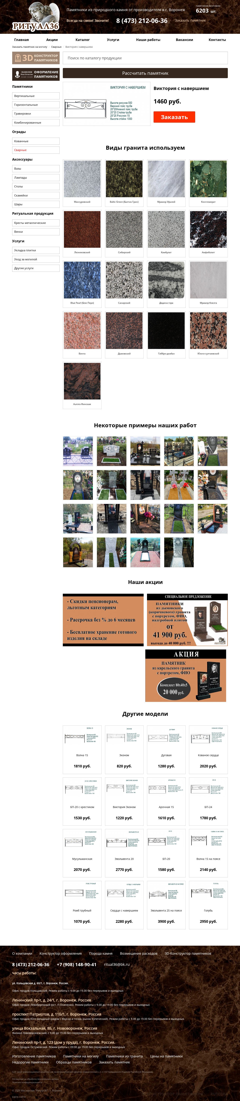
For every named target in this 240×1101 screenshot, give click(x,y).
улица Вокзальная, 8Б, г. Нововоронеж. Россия (54, 1028)
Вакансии (184, 39)
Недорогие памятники (30, 1062)
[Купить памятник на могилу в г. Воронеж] (36, 16)
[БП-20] (166, 839)
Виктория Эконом (124, 807)
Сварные (20, 150)
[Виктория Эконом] (124, 787)
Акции (52, 39)
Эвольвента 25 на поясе (166, 910)
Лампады (20, 177)
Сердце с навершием (124, 910)
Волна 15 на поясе (208, 859)
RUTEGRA (219, 1093)
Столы (18, 186)
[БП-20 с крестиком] (82, 787)
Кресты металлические (30, 223)
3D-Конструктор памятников (188, 953)
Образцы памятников (74, 1062)
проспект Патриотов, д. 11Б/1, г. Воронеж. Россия (56, 1014)
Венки (18, 231)
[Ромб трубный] (82, 891)
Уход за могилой (25, 259)
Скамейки (21, 195)
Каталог (83, 39)
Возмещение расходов (138, 953)
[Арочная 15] (166, 787)
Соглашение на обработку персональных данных (35, 1079)
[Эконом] (124, 735)
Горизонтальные (26, 104)
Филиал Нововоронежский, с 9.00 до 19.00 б (40, 1033)
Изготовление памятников (34, 1056)
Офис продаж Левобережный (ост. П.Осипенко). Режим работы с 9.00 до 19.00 (63, 1005)
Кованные (21, 141)
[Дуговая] (166, 735)
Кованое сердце (208, 755)
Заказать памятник (114, 1062)
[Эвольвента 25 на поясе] (166, 891)
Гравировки (22, 113)
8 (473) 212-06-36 (141, 20)
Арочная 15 (166, 807)
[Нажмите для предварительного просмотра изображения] (106, 103)
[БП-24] (208, 787)
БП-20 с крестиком (82, 807)
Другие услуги (24, 268)
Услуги (113, 39)
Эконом (124, 755)
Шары (18, 204)
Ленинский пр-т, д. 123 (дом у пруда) (45, 1042)
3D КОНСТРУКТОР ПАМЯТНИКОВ (172, 1093)
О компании (22, 953)
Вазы (17, 168)
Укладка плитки (25, 250)
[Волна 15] (82, 735)
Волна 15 (82, 755)
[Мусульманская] (82, 839)
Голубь (208, 910)
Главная (21, 39)
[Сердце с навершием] (124, 891)
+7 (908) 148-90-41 (77, 964)
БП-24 (208, 807)
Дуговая (166, 755)
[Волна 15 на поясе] (208, 839)
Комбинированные (27, 122)
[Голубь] (208, 891)
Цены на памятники (166, 1056)
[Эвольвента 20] (124, 839)
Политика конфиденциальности (27, 1082)
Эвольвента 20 (124, 859)
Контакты (217, 39)
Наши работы (148, 39)
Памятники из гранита (124, 1056)
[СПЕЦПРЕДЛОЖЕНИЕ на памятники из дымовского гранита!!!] (187, 619)
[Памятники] (78, 451)
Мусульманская (82, 859)
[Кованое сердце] (208, 735)
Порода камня (100, 953)
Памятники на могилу (81, 1056)
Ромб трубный (82, 910)
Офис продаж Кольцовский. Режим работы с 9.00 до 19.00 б (50, 990)
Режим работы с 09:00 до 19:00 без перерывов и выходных (87, 1047)
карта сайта (19, 1096)
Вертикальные (24, 96)
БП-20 (166, 859)
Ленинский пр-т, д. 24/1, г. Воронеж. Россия (51, 1000)
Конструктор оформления (61, 953)
